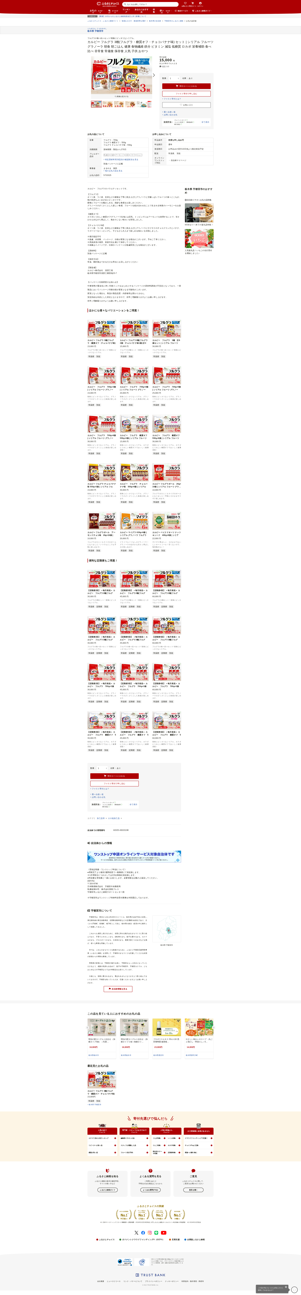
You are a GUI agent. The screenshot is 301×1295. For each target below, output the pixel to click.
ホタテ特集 (172, 1145)
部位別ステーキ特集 (157, 1152)
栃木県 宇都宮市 (95, 1104)
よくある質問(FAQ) (150, 1190)
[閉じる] (286, 1287)
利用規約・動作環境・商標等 (193, 1281)
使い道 (165, 11)
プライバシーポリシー (153, 1281)
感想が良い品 (93, 1152)
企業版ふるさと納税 (196, 1240)
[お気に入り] (294, 1290)
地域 (113, 11)
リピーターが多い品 (95, 1145)
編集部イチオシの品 (128, 1138)
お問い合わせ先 (170, 115)
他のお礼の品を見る (114, 171)
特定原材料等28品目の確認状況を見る (121, 160)
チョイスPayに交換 (191, 1145)
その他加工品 (114, 818)
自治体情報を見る (119, 989)
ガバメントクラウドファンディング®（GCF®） (143, 1240)
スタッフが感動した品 (128, 1145)
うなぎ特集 (156, 1138)
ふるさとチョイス (107, 1240)
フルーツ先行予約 (127, 1152)
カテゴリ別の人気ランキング (99, 1138)
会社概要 (100, 1281)
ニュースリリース (114, 1281)
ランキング (126, 10)
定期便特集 (172, 1152)
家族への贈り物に (191, 1152)
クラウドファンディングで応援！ (196, 1138)
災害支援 (176, 1240)
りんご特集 (156, 1145)
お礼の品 (96, 11)
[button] (113, 322)
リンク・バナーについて (132, 1281)
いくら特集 (172, 1138)
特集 (154, 10)
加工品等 (101, 818)
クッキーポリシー (172, 1281)
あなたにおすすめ (141, 10)
